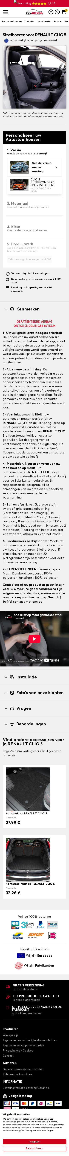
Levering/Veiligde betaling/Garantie (26, 1088)
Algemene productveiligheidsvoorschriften (30, 1040)
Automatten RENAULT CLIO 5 (26, 813)
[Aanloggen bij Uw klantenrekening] (57, 12)
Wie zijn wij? (10, 1035)
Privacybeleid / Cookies (18, 1050)
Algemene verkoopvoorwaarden (23, 1045)
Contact (8, 1056)
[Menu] (13, 12)
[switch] (12, 21)
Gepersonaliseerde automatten (23, 1069)
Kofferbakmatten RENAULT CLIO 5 (30, 883)
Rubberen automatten (17, 1074)
